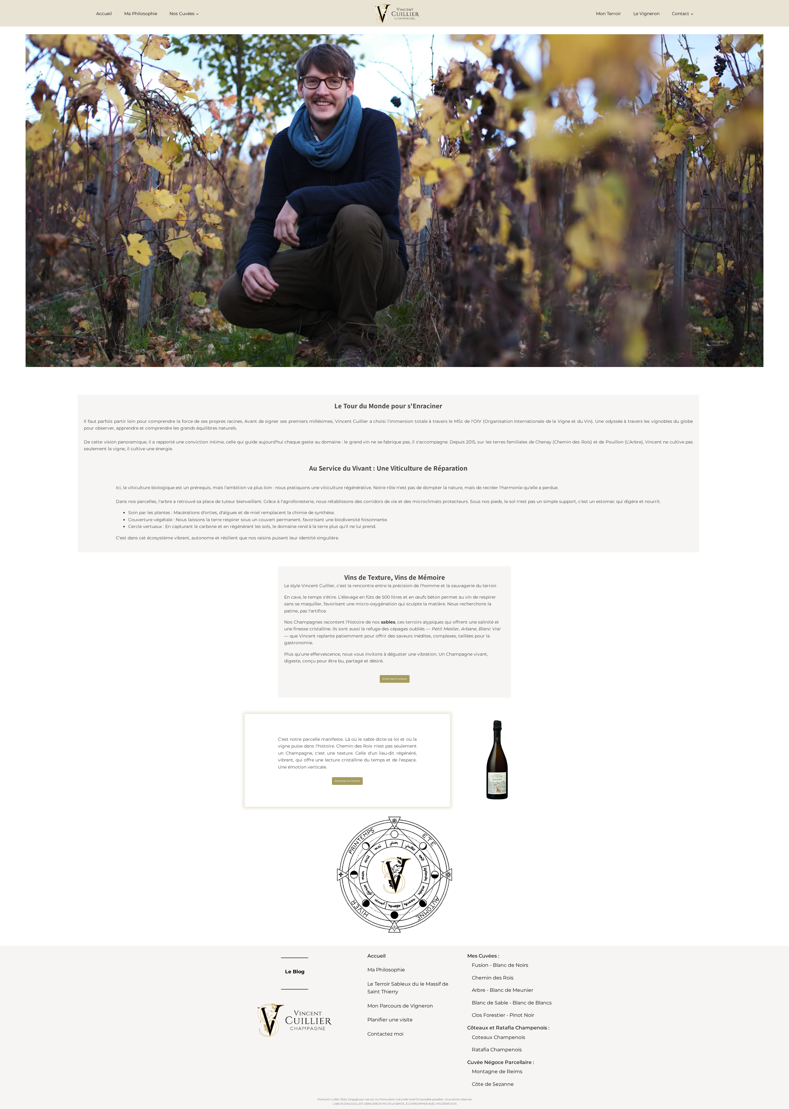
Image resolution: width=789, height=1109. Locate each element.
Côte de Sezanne (493, 1084)
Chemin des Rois (492, 978)
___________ (294, 956)
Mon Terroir (608, 13)
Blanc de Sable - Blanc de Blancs (512, 1003)
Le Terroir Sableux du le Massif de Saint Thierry (407, 988)
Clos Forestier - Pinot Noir (503, 1015)
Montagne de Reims (497, 1071)
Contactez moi (385, 1034)
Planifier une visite (390, 1020)
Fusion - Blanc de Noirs (500, 965)
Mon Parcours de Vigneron (400, 1006)
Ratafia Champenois (497, 1050)
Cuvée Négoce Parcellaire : (500, 1062)
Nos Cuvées (182, 13)
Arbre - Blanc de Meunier (502, 990)
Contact (680, 13)
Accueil (104, 13)
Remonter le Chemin (347, 780)
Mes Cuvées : (483, 956)
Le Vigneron (646, 13)
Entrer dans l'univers (394, 678)
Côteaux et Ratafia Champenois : (508, 1028)
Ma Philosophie (140, 13)
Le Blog (295, 972)
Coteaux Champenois (498, 1037)
